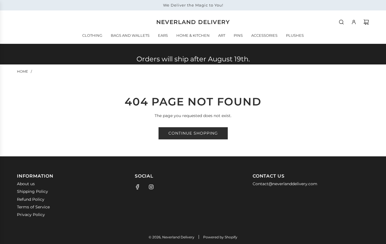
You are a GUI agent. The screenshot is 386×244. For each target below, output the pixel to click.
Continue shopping (193, 133)
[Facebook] (137, 187)
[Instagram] (151, 187)
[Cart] (366, 22)
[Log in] (354, 22)
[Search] (341, 22)
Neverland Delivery (193, 22)
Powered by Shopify (220, 237)
